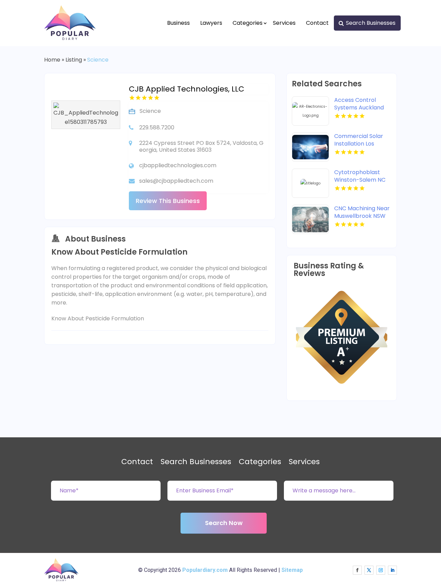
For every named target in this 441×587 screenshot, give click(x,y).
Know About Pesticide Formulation (97, 318)
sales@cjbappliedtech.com (176, 181)
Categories (248, 23)
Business (178, 23)
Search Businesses (371, 23)
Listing (73, 60)
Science (98, 60)
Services (284, 23)
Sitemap (292, 570)
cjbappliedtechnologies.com (177, 165)
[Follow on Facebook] (357, 570)
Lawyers (211, 23)
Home (52, 60)
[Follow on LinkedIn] (392, 570)
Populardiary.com (205, 570)
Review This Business (168, 200)
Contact (317, 23)
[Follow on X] (369, 570)
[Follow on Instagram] (380, 570)
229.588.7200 (156, 127)
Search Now (224, 523)
